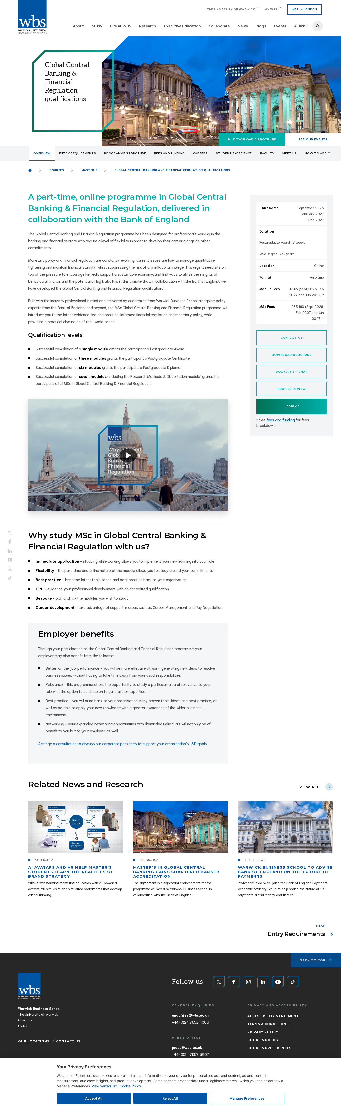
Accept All (93, 1098)
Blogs (261, 26)
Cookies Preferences (269, 1048)
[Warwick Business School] (32, 17)
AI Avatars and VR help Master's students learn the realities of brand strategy (71, 872)
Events (280, 26)
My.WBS (271, 9)
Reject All (170, 1098)
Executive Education (182, 26)
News (243, 26)
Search (317, 26)
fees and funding (281, 419)
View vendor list (104, 1086)
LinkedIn (9, 551)
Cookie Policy (130, 1086)
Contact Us (68, 1041)
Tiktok (10, 577)
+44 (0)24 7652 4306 (190, 1021)
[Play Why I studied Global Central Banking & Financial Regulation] (128, 455)
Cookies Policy (263, 1040)
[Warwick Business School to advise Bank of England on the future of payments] (285, 827)
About (78, 26)
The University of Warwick (231, 9)
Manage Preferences (247, 1098)
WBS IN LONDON (304, 9)
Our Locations (33, 1041)
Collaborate (219, 26)
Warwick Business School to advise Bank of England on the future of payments (285, 872)
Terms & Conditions (268, 1024)
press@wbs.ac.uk (187, 1047)
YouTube (9, 560)
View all (309, 787)
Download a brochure (254, 139)
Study (97, 26)
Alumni (300, 26)
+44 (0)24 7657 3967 (190, 1054)
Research (147, 26)
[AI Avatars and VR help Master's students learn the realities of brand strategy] (75, 827)
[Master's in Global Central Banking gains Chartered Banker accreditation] (180, 827)
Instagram (9, 568)
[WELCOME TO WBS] (30, 170)
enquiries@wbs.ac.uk (190, 1014)
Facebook (10, 542)
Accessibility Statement (273, 1016)
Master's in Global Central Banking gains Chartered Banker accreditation (176, 872)
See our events (313, 139)
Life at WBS (120, 26)
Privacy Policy (262, 1032)
